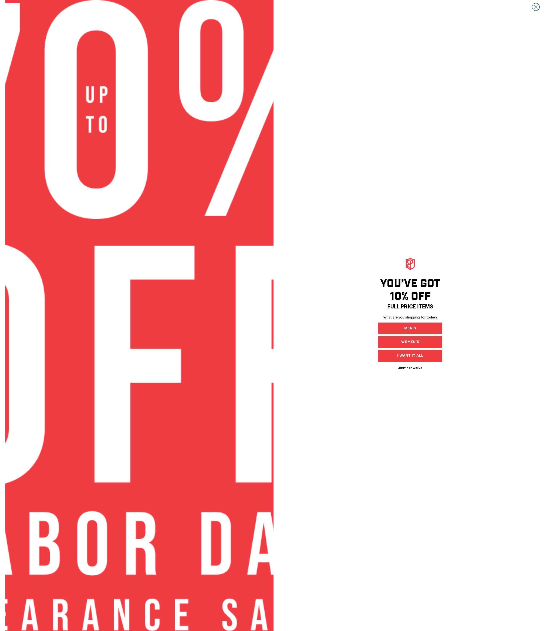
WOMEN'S (410, 342)
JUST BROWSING (410, 368)
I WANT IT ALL (410, 355)
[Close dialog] (536, 7)
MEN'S (410, 328)
